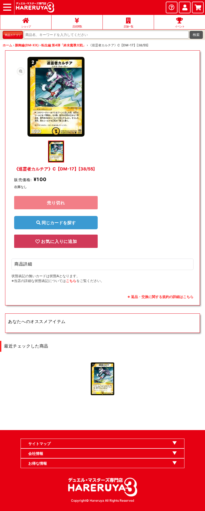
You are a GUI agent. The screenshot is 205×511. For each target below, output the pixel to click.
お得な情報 (37, 463)
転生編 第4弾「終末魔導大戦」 (63, 45)
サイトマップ (39, 443)
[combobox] (106, 35)
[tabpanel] (55, 97)
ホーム (7, 45)
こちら (71, 281)
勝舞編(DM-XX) (27, 45)
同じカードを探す (58, 222)
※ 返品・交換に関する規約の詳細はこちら (160, 297)
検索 (196, 35)
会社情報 (35, 453)
